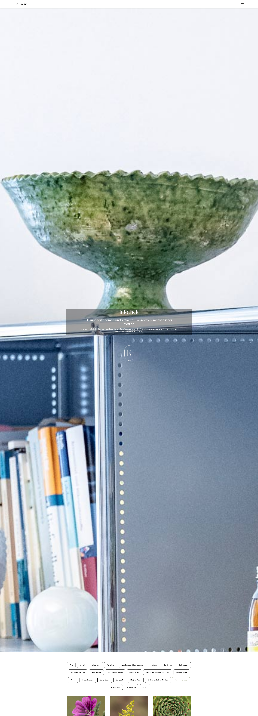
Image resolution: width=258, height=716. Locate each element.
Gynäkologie (96, 672)
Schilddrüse (115, 687)
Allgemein (96, 665)
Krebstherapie (87, 680)
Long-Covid (104, 680)
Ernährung (168, 665)
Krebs (73, 680)
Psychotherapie (181, 680)
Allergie (83, 665)
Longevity (120, 680)
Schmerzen (131, 687)
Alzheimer (111, 665)
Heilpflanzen (134, 672)
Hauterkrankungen (115, 672)
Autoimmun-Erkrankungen (132, 665)
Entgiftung (153, 665)
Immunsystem (181, 672)
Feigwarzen (183, 665)
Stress (145, 687)
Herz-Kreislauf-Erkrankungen (157, 672)
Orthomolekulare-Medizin (158, 680)
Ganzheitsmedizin (78, 672)
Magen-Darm (135, 680)
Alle (71, 665)
